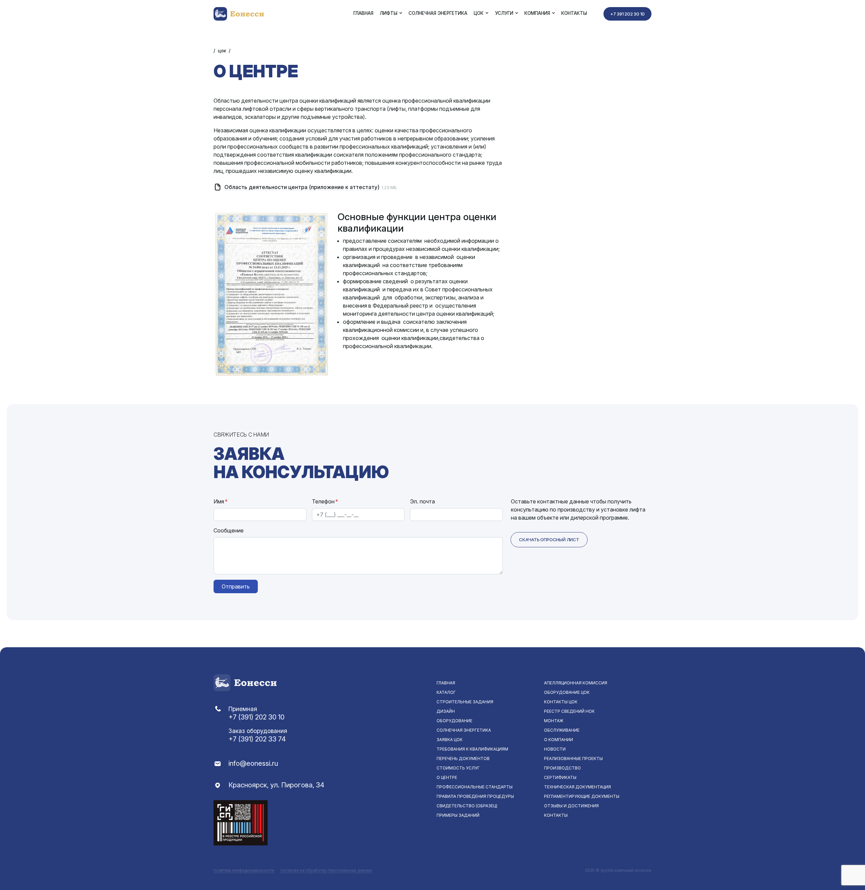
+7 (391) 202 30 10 (256, 717)
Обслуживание (561, 730)
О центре (447, 777)
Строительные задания (465, 701)
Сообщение (229, 530)
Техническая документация (577, 786)
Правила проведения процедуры (475, 796)
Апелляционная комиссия (575, 682)
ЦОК (479, 13)
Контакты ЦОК (560, 701)
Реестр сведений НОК (569, 711)
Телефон (325, 501)
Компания (537, 13)
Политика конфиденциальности (244, 870)
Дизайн (446, 711)
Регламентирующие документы (581, 796)
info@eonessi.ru (253, 763)
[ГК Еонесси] (240, 13)
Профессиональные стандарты (475, 786)
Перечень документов (463, 758)
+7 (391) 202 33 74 (257, 739)
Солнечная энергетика (438, 13)
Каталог (446, 692)
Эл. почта (422, 501)
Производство (562, 767)
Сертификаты (560, 777)
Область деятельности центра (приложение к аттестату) (301, 187)
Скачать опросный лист (549, 539)
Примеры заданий (458, 815)
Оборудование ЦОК (567, 692)
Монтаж (553, 720)
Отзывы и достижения (571, 805)
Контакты (574, 13)
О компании (558, 739)
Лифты (388, 13)
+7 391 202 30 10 (627, 14)
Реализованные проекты (573, 758)
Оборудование (454, 720)
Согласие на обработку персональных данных (326, 870)
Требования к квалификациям (472, 749)
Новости (555, 749)
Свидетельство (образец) (467, 805)
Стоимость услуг (458, 767)
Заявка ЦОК (450, 739)
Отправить (236, 586)
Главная (363, 13)
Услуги (504, 13)
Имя (221, 501)
